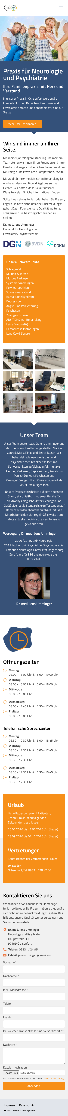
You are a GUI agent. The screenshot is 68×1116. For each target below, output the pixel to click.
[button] (61, 8)
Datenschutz (26, 1105)
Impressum (10, 1105)
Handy (7, 1017)
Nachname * (11, 976)
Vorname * (10, 962)
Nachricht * (10, 1045)
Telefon (7, 1004)
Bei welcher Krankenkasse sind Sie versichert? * (33, 1031)
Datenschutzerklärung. (53, 1078)
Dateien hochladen (15, 1068)
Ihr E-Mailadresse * (15, 990)
